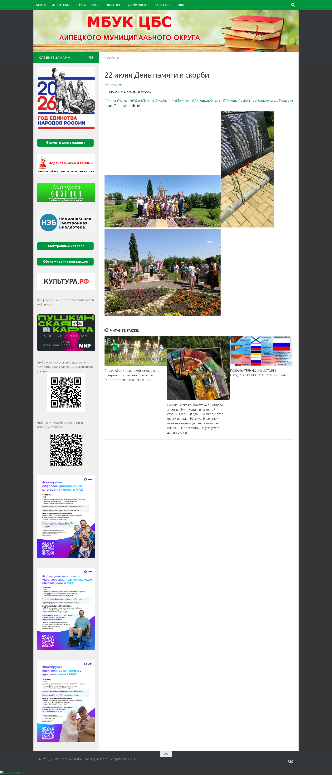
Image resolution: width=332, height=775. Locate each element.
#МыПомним (179, 100)
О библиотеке (137, 4)
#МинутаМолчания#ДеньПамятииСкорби (136, 100)
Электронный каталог (65, 246)
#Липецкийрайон (236, 100)
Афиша (81, 4)
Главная (41, 4)
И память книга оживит (65, 142)
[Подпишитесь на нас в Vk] (90, 57)
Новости (112, 57)
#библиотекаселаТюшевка (272, 100)
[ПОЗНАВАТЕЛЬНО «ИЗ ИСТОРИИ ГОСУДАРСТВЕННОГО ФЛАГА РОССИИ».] (261, 350)
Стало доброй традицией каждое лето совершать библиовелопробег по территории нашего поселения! (132, 375)
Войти (180, 4)
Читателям (112, 4)
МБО (94, 4)
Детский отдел (61, 4)
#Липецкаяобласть (206, 100)
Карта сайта (162, 4)
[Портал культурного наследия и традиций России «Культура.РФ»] (66, 281)
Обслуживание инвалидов (65, 261)
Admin (118, 84)
